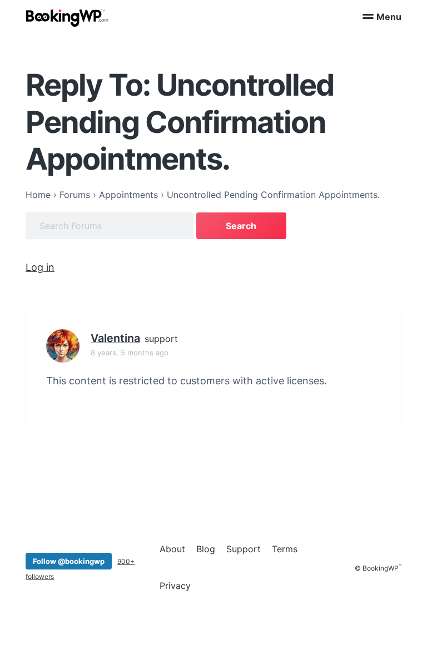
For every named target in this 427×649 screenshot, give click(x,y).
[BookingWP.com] (67, 18)
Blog (205, 548)
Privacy (175, 585)
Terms (284, 548)
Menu (388, 16)
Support (243, 548)
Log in (40, 267)
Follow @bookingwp (69, 561)
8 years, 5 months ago (129, 352)
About (172, 548)
